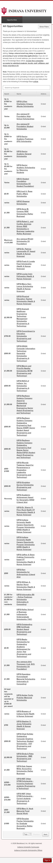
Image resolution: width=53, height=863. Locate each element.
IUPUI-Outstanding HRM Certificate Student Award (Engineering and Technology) (24, 629)
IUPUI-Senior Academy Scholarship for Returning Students (26, 169)
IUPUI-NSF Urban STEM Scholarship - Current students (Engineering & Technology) (25, 798)
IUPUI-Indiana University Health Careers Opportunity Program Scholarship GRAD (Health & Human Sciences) (26, 526)
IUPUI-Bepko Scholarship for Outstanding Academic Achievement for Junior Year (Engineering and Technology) (24, 648)
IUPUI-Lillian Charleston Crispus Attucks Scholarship (25, 104)
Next (45, 834)
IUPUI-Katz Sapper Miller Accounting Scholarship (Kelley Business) (25, 770)
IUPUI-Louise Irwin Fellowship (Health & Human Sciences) (25, 276)
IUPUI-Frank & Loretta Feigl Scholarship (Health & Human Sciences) (26, 265)
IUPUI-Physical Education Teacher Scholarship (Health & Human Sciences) (26, 300)
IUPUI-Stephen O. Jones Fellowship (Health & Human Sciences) (24, 725)
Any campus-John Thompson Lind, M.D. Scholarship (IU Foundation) (26, 665)
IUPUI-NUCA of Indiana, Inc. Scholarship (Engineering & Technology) (23, 385)
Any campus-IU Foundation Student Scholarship (25, 126)
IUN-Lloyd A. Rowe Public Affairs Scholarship (24, 193)
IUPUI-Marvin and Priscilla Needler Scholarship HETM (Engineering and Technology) (24, 371)
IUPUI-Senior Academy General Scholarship (24, 154)
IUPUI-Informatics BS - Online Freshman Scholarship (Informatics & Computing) (25, 599)
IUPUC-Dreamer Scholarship (23, 202)
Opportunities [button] (12, 20)
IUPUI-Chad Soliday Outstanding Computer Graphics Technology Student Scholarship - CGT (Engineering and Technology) (25, 741)
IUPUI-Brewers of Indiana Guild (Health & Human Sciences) (25, 713)
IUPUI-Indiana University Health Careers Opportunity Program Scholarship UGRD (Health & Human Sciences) (26, 543)
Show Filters (44, 26)
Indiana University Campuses (28, 847)
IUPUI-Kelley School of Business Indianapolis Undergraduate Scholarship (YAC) (25, 614)
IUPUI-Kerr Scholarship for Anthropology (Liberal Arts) (26, 573)
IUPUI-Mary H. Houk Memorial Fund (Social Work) (25, 811)
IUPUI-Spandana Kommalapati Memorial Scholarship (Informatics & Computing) (26, 679)
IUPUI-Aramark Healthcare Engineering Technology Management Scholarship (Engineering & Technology (23, 317)
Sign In (47, 860)
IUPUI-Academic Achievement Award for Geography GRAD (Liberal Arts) (25, 498)
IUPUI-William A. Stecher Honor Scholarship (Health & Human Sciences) (26, 586)
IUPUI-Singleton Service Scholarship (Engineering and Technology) (25, 486)
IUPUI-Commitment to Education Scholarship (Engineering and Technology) (26, 336)
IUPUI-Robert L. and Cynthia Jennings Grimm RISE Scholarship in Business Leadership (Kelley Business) (25, 227)
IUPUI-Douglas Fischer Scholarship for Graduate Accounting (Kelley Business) (25, 823)
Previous (36, 834)
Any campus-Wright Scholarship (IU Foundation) (25, 241)
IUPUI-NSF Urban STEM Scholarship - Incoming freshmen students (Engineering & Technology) (26, 783)
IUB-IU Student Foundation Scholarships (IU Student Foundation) (25, 182)
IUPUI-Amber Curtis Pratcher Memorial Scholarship (25, 697)
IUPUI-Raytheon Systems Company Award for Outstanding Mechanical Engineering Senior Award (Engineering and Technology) (25, 404)
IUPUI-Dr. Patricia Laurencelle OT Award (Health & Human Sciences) (26, 252)
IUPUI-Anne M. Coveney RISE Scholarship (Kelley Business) (25, 213)
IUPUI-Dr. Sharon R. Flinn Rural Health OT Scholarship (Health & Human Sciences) (26, 511)
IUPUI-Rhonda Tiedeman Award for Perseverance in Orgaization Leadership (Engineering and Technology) (25, 469)
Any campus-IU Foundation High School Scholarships (25, 116)
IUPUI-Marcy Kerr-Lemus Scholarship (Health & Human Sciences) (25, 287)
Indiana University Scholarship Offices (28, 850)
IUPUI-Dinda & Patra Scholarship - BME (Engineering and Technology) (25, 757)
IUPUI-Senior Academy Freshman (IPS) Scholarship (25, 139)
